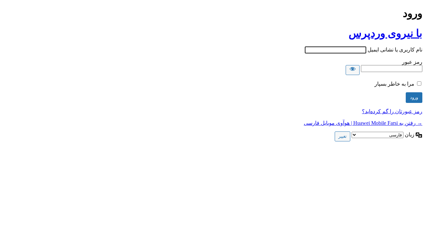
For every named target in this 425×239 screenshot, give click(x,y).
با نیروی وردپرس (385, 33)
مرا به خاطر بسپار (394, 84)
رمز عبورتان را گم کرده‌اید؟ (392, 111)
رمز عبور (412, 62)
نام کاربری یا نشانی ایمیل (395, 49)
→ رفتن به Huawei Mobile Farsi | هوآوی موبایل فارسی (363, 123)
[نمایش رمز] (353, 70)
